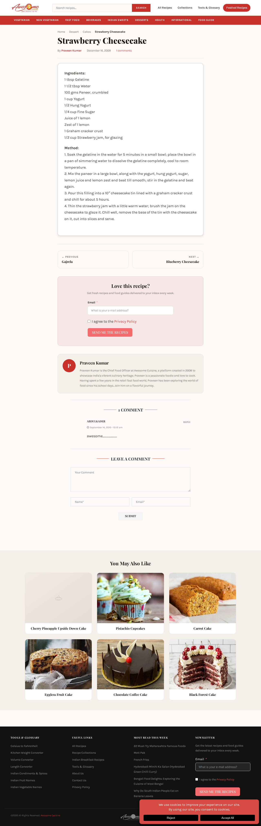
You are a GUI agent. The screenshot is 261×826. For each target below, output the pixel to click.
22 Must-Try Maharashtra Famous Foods (160, 746)
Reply (186, 422)
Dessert (74, 32)
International (181, 20)
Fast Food (72, 20)
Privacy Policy (125, 321)
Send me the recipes (110, 332)
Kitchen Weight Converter (27, 752)
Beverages (93, 20)
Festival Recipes (236, 7)
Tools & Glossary (209, 7)
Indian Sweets (118, 20)
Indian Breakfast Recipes (88, 759)
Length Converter (21, 766)
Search (141, 7)
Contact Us (79, 780)
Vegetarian (22, 20)
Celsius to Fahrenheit (24, 746)
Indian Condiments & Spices (29, 773)
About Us (78, 773)
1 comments (124, 50)
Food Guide (206, 20)
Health (160, 20)
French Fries (141, 759)
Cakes (87, 32)
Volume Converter (22, 759)
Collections (185, 7)
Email (91, 302)
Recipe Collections (84, 752)
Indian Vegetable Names (26, 787)
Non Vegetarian (47, 20)
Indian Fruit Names (23, 780)
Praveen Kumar (71, 50)
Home (61, 32)
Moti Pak (139, 752)
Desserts (141, 20)
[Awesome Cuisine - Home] (29, 7)
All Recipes (165, 7)
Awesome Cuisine (50, 815)
